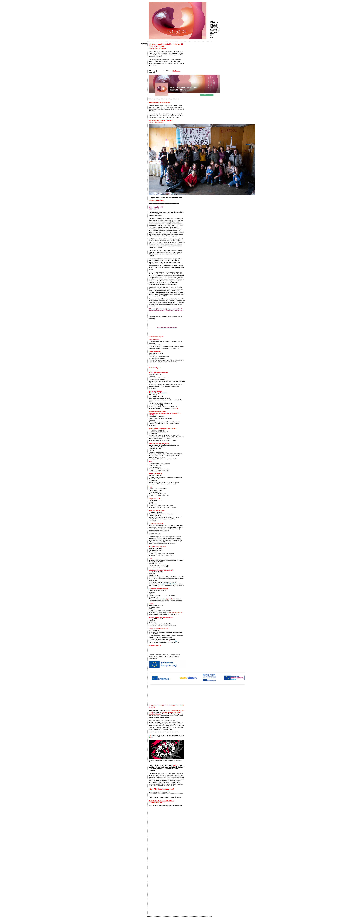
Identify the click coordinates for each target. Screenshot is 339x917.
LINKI (212, 35)
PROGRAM (214, 23)
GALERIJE (213, 26)
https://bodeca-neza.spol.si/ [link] (161, 789)
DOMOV (212, 21)
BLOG (212, 34)
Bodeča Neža (214, 31)
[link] (175, 765)
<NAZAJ (144, 43)
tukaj (161, 122)
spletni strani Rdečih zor (156, 200)
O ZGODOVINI (214, 29)
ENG (211, 37)
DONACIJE (214, 24)
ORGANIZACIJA (215, 27)
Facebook (213, 32)
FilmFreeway (176, 71)
